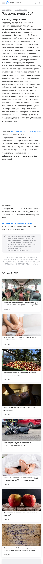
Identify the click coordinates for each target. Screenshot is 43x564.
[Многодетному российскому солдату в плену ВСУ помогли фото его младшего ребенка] (21, 295)
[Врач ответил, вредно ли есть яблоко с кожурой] (21, 505)
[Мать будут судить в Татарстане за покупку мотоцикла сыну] (21, 435)
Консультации (6, 10)
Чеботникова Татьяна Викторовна (25, 131)
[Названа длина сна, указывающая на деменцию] (21, 400)
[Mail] (7, 2)
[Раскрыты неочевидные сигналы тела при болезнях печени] (21, 330)
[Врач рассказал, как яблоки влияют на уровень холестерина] (21, 365)
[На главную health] (15, 2)
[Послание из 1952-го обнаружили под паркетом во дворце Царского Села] (21, 540)
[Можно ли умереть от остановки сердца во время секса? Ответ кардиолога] (21, 470)
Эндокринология (21, 10)
